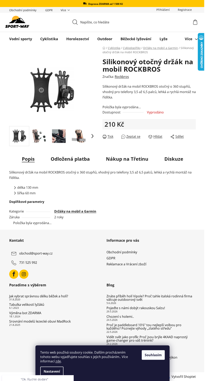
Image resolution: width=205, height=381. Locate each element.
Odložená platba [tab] (70, 158)
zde (58, 361)
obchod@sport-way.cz (36, 253)
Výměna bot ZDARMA (25, 313)
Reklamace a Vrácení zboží (126, 264)
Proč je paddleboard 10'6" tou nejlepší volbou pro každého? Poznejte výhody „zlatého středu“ (144, 326)
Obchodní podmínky (22, 10)
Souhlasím (153, 355)
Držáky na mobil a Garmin (75, 211)
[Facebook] (13, 274)
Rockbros (122, 76)
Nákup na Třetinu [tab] (127, 158)
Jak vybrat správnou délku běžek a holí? (38, 296)
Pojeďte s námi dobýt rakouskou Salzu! (136, 308)
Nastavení (52, 371)
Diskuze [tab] (173, 158)
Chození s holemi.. (120, 317)
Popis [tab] (28, 158)
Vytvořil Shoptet (184, 376)
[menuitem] (20, 39)
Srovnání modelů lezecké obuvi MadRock (40, 321)
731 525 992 (28, 262)
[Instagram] (23, 274)
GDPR (49, 10)
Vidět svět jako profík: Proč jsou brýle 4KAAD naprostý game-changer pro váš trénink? (147, 338)
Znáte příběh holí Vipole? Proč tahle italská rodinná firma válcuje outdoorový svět (149, 298)
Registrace (185, 10)
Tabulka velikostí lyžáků (26, 305)
